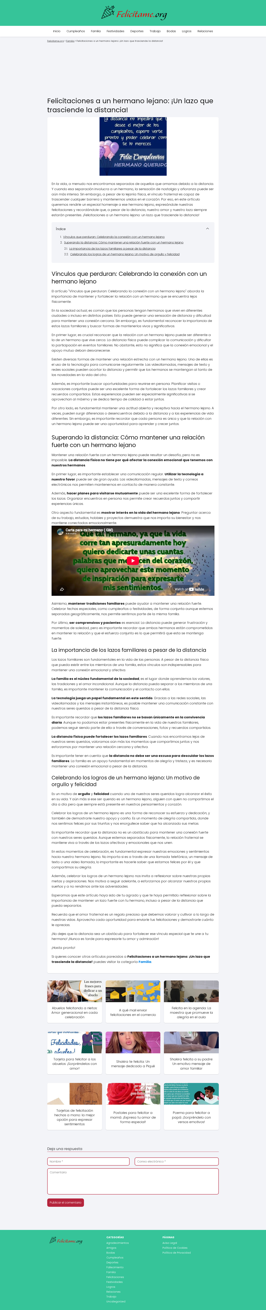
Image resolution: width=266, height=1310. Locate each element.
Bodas (171, 31)
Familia (96, 31)
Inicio (56, 31)
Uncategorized (115, 1301)
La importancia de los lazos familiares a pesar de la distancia (112, 249)
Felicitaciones (115, 1277)
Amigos (111, 1248)
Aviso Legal (169, 1243)
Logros (186, 31)
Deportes (136, 31)
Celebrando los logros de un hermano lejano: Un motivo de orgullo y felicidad (125, 254)
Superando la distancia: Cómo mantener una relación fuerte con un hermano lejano (123, 242)
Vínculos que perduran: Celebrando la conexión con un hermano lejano (114, 237)
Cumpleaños (76, 31)
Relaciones (205, 31)
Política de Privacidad (176, 1253)
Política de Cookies (174, 1248)
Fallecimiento (115, 1267)
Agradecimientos (117, 1243)
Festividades (115, 31)
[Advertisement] (133, 69)
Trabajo (155, 31)
